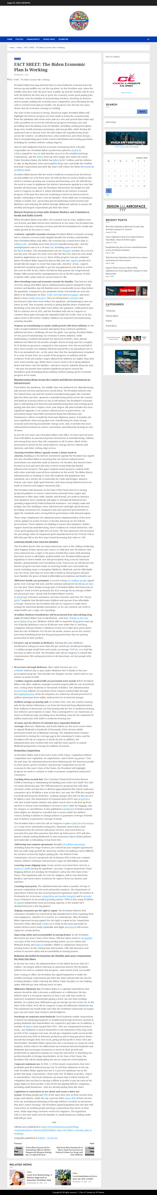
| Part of (82, 1192)
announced (70, 927)
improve (39, 944)
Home (9, 39)
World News (49, 39)
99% (46, 1094)
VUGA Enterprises (121, 147)
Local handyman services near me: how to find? (85, 1177)
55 (50, 1064)
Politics (19, 39)
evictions (74, 298)
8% (85, 1002)
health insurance (37, 298)
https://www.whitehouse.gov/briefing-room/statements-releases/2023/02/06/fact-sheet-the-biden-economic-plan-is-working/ (53, 1130)
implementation (26, 694)
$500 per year (77, 649)
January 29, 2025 (81, 1182)
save (76, 711)
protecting (21, 690)
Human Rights (33, 39)
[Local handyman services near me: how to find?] (63, 1177)
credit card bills (55, 294)
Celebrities (63, 39)
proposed (83, 799)
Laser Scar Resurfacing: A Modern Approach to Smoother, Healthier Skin (39, 1177)
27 (127, 185)
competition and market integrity (59, 896)
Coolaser (129, 93)
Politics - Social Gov (48, 1138)
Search (111, 104)
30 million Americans (74, 844)
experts (74, 260)
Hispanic (66, 250)
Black (20, 250)
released (31, 857)
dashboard (68, 809)
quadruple (22, 597)
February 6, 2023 (22, 75)
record (43, 257)
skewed (58, 153)
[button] (148, 39)
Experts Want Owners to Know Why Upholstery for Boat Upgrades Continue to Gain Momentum (126, 270)
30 (144, 185)
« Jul (107, 194)
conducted (47, 923)
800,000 (54, 244)
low (52, 247)
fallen (56, 160)
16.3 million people (77, 580)
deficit (40, 156)
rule (48, 705)
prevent (71, 941)
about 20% (70, 1098)
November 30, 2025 (36, 1183)
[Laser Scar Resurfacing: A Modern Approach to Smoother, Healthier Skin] (17, 1177)
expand (20, 902)
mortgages (72, 294)
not (20, 1114)
